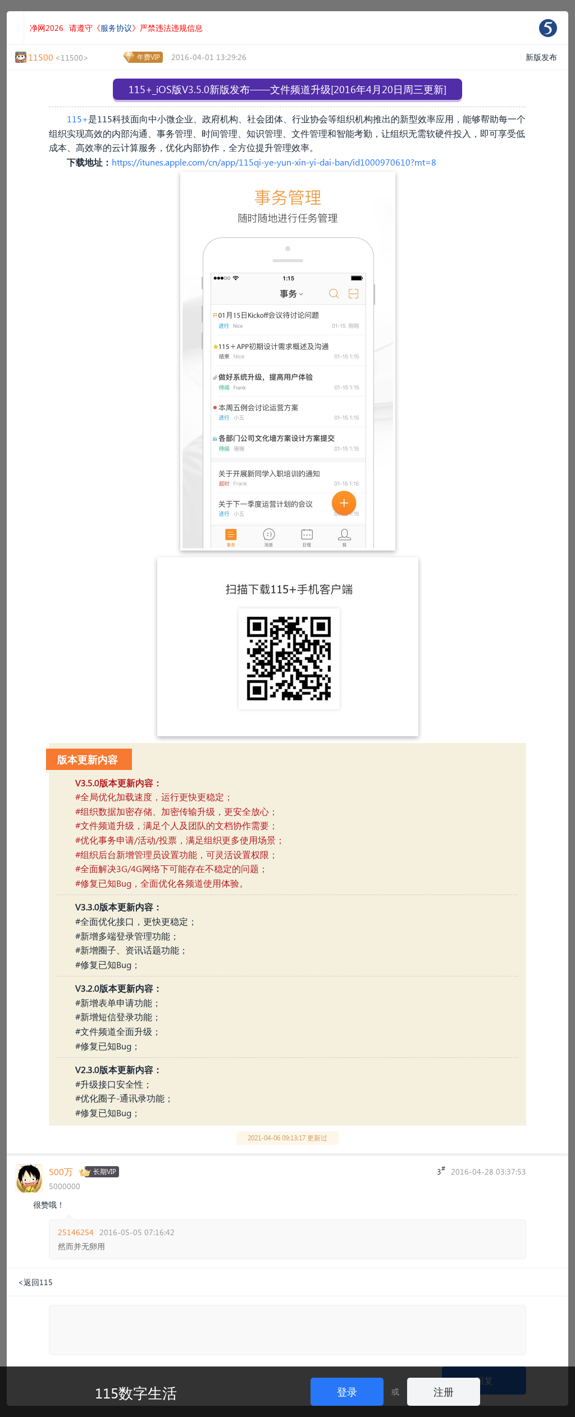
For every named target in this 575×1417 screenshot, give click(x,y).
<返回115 (35, 1282)
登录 (347, 1391)
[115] (548, 28)
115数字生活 (136, 1392)
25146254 (76, 1232)
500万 (61, 1171)
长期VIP (104, 1171)
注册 (443, 1391)
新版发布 (541, 57)
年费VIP (148, 57)
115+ (77, 119)
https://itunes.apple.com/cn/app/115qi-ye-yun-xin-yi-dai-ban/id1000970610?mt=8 (274, 162)
